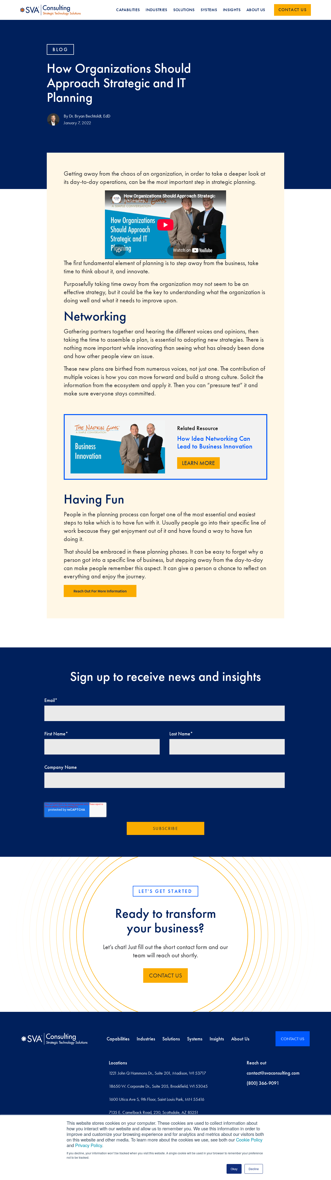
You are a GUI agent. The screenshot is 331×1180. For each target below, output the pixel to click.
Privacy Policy (88, 1145)
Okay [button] (234, 1169)
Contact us (292, 9)
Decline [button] (254, 1169)
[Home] (54, 1039)
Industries (146, 1038)
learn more (198, 463)
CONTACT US (165, 975)
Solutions (171, 1038)
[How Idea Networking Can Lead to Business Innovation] (118, 446)
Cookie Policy (249, 1139)
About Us (240, 1038)
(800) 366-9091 (263, 1083)
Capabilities (118, 1038)
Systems (194, 1038)
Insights (217, 1038)
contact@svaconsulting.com (273, 1073)
